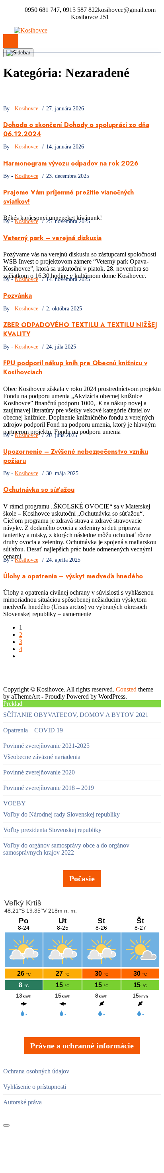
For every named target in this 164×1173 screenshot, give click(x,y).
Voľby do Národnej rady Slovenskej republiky (61, 814)
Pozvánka (17, 295)
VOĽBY (14, 803)
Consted (126, 689)
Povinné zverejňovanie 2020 (39, 772)
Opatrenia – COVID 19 (33, 730)
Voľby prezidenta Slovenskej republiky (52, 829)
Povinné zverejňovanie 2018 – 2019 (48, 787)
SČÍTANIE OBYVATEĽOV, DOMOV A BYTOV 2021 (75, 714)
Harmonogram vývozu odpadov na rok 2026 (71, 163)
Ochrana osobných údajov (36, 1071)
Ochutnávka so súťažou (38, 489)
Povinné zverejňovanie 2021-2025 (46, 745)
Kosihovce (26, 109)
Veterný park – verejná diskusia (52, 238)
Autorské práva (22, 1102)
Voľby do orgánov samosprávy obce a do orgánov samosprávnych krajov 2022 (66, 849)
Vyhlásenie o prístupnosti (34, 1086)
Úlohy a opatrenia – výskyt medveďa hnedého (73, 576)
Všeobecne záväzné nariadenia (41, 756)
